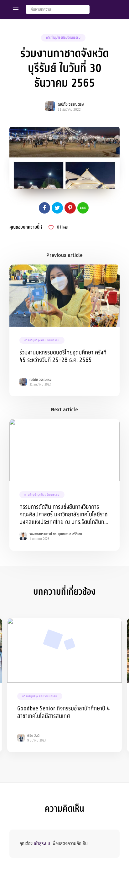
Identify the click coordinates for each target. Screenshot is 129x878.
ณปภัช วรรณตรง (71, 104)
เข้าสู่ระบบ (42, 843)
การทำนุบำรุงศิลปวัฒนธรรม (63, 37)
